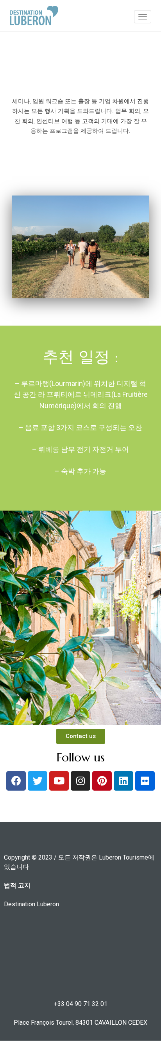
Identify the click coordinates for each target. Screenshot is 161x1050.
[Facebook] (16, 781)
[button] (80, 736)
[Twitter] (37, 781)
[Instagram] (80, 781)
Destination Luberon (31, 904)
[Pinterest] (102, 781)
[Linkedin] (123, 781)
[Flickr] (145, 781)
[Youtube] (59, 781)
